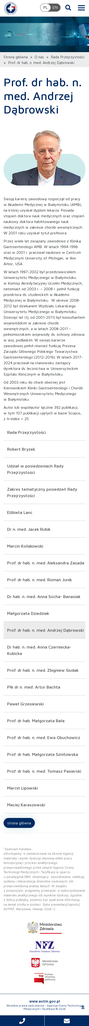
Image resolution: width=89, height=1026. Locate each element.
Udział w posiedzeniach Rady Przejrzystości (35, 469)
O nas (39, 57)
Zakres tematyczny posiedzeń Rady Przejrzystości (42, 492)
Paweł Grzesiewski (25, 703)
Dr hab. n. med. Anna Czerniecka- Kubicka (39, 650)
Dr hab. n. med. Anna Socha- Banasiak (43, 596)
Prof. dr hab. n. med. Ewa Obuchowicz (43, 737)
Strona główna (16, 57)
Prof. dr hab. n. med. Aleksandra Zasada (45, 562)
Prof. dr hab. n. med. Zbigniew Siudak (43, 670)
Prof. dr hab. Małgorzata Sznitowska (42, 754)
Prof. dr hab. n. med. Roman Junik (39, 579)
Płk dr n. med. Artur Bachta (33, 687)
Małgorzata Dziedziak (28, 613)
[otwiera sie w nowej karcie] (44, 928)
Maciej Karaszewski (26, 804)
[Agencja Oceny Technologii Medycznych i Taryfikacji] (11, 8)
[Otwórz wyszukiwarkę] (68, 7)
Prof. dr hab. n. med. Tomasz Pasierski (44, 771)
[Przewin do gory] (83, 1007)
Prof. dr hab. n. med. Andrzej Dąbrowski (45, 630)
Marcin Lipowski (22, 787)
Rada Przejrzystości (67, 57)
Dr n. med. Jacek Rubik (29, 529)
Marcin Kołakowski (25, 546)
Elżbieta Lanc (20, 512)
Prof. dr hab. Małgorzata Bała (36, 720)
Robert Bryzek (21, 449)
